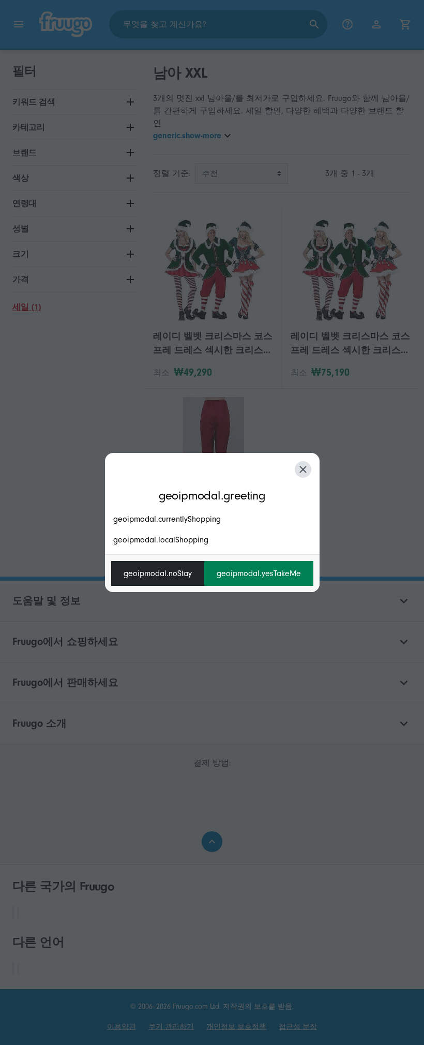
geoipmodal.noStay (158, 573)
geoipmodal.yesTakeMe (259, 573)
